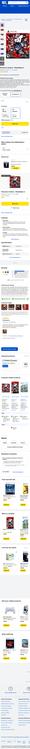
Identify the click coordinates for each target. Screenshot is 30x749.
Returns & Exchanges (6, 706)
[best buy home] (4, 2)
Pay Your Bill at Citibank (6, 722)
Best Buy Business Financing (7, 729)
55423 (11, 120)
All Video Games (18, 19)
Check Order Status (5, 701)
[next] (27, 331)
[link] (9, 349)
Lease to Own (4, 725)
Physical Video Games (6, 20)
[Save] (2, 127)
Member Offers (21, 725)
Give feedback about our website (21, 737)
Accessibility (3, 741)
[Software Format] (12, 254)
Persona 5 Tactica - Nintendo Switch (14, 400)
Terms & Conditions (9, 742)
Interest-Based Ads (19, 742)
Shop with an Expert (23, 703)
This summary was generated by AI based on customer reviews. (14, 295)
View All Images (5, 396)
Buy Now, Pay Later (5, 727)
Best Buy (3, 19)
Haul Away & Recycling (23, 712)
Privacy (14, 741)
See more (4, 410)
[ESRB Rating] (10, 246)
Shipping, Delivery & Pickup (7, 703)
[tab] (5, 443)
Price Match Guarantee (6, 708)
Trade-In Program (5, 712)
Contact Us (21, 715)
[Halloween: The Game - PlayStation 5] (6, 164)
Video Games (10, 19)
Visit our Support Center (24, 701)
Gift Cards (3, 715)
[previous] (2, 331)
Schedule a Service (22, 706)
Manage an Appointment (24, 708)
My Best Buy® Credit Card (7, 720)
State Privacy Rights (24, 742)
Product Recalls (4, 710)
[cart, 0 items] (29, 3)
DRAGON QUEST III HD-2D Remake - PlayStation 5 (24, 400)
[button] (5, 6)
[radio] (5, 113)
